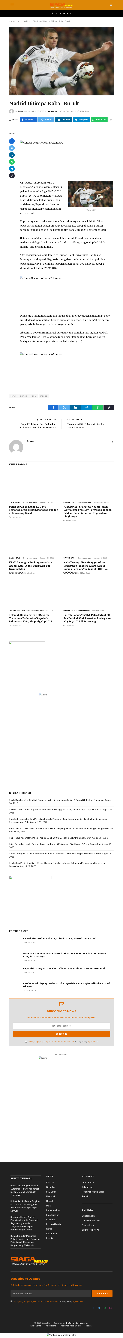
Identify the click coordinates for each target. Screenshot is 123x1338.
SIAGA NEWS (14, 502)
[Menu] (12, 4)
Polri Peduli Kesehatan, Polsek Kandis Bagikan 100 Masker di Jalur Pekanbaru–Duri (50, 838)
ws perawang (31, 502)
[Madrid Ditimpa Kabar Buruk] (61, 61)
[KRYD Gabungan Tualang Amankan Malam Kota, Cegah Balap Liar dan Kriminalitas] (34, 540)
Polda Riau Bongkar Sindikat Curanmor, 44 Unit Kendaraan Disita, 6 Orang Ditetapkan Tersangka (56, 800)
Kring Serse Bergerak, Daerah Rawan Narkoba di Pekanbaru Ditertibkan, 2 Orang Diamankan (55, 844)
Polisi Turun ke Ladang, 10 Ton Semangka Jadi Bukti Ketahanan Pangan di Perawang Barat (33, 510)
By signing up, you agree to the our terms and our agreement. (63, 1041)
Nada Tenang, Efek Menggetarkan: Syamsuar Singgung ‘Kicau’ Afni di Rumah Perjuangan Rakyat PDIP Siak (85, 565)
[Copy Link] (12, 175)
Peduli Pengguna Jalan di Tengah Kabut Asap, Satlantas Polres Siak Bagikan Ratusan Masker (55, 853)
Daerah (12, 610)
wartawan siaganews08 (32, 610)
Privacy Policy (81, 1041)
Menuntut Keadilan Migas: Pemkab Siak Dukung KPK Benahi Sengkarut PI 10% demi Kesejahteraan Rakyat (64, 955)
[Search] (110, 4)
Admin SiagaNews (84, 610)
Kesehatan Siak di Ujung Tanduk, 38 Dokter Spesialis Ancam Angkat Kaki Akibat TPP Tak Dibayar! (67, 985)
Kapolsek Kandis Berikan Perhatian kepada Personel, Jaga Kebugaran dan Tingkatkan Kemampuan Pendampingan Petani (24, 1223)
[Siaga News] (61, 5)
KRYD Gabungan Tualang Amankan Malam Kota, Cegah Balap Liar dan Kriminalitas (30, 565)
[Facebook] (12, 141)
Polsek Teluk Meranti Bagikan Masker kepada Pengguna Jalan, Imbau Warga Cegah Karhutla (55, 809)
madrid (43, 396)
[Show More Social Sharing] (111, 119)
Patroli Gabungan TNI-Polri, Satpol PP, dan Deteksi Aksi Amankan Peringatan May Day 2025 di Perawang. (87, 618)
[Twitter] (12, 148)
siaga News (26, 21)
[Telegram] (12, 169)
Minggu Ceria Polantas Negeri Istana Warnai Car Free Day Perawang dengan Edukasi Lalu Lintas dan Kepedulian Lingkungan (87, 511)
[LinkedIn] (12, 155)
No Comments (69, 111)
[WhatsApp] (12, 162)
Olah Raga (37, 21)
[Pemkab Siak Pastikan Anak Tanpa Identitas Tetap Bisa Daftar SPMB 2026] (14, 942)
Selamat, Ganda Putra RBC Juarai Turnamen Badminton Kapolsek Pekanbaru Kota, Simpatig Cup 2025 (30, 618)
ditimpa (23, 396)
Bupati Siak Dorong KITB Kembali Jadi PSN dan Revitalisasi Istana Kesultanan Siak (64, 968)
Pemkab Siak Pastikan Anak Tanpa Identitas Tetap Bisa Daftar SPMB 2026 (59, 938)
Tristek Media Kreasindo (77, 1323)
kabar (34, 396)
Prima (20, 111)
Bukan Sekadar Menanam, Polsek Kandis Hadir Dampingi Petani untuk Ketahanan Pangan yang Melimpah (61, 828)
